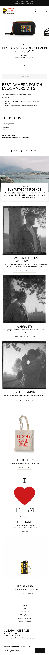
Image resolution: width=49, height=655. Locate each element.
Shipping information (24, 270)
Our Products (24, 612)
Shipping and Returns (24, 618)
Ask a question (24, 144)
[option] (24, 2)
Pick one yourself (24, 593)
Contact (24, 605)
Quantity (24, 65)
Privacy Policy (24, 615)
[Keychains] (24, 560)
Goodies (24, 531)
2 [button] (25, 44)
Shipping (17, 57)
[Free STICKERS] (24, 495)
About (24, 602)
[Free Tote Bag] (24, 433)
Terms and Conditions (24, 336)
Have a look (24, 467)
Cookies (24, 608)
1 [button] (23, 44)
